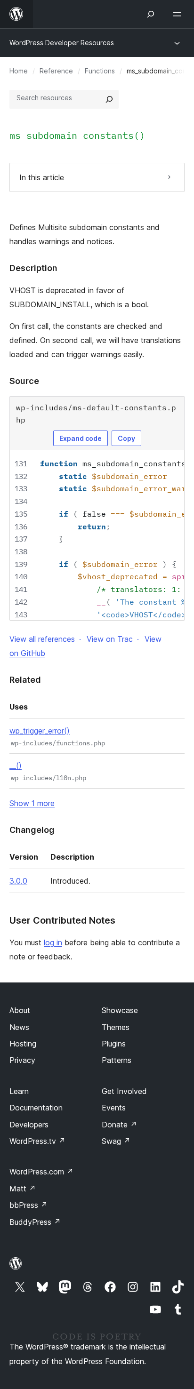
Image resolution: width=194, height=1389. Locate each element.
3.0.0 (18, 881)
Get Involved (124, 1091)
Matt (22, 1188)
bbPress (28, 1205)
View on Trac (110, 639)
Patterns (116, 1060)
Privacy (22, 1060)
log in (53, 942)
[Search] (109, 99)
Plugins (114, 1043)
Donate (119, 1124)
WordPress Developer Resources (61, 43)
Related (25, 680)
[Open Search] (150, 14)
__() (15, 765)
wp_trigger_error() (39, 730)
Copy (126, 438)
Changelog (32, 830)
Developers (28, 1124)
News (19, 1027)
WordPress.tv (37, 1141)
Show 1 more (32, 803)
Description (33, 268)
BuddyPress (35, 1222)
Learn (19, 1091)
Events (114, 1107)
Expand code (80, 438)
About (19, 1010)
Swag (116, 1141)
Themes (115, 1027)
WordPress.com (41, 1171)
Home (18, 71)
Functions (100, 71)
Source (24, 381)
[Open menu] (179, 14)
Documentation (36, 1107)
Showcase (120, 1010)
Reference (56, 71)
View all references (42, 639)
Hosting (22, 1043)
